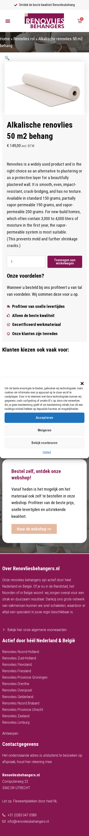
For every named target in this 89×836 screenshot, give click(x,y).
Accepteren (44, 418)
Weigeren (44, 430)
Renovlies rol (24, 38)
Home (5, 38)
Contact (47, 452)
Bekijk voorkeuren (44, 443)
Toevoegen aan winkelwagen (65, 262)
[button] (82, 383)
